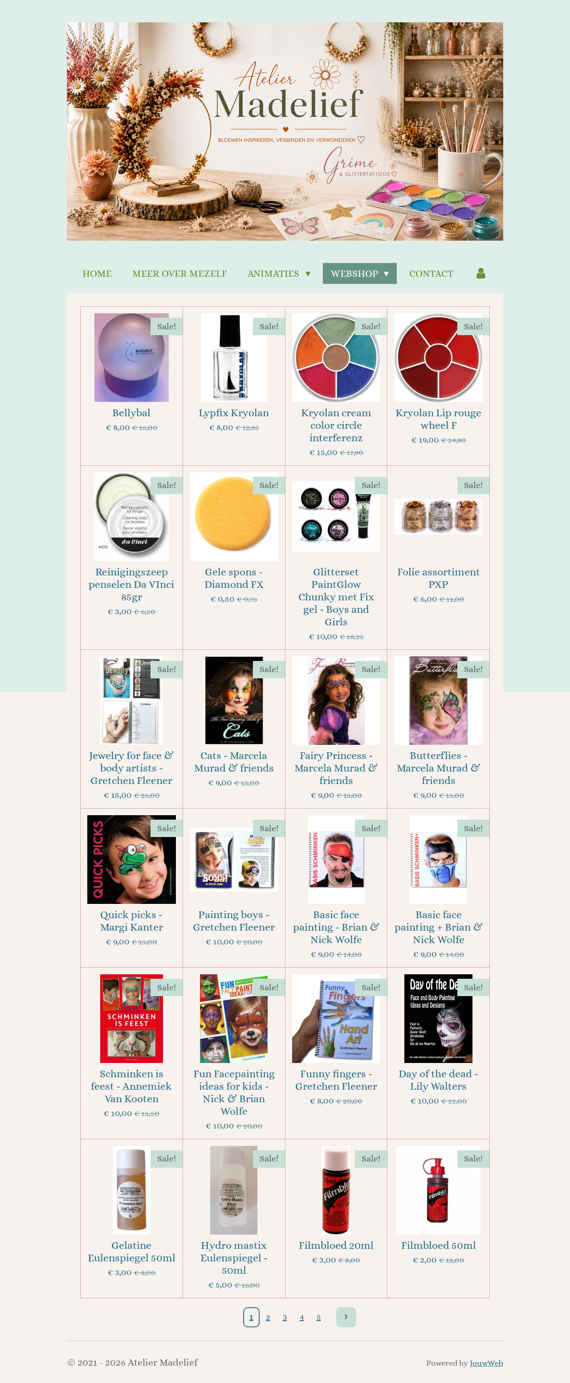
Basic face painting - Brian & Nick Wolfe (336, 927)
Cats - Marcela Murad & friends (234, 761)
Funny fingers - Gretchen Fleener (336, 1079)
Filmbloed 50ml (438, 1245)
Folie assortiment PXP (438, 578)
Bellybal (131, 412)
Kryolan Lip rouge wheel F (438, 418)
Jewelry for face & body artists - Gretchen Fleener (131, 768)
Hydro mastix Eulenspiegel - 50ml (234, 1257)
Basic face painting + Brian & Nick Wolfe (439, 927)
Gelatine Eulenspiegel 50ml (131, 1251)
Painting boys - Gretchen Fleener (234, 920)
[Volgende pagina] (346, 1317)
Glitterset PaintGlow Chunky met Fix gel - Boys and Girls (336, 597)
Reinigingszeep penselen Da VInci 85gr (131, 584)
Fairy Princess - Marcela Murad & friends (336, 768)
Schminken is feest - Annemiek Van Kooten (131, 1086)
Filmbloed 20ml (336, 1245)
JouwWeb (486, 1362)
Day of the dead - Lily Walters (438, 1079)
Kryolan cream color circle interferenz (336, 425)
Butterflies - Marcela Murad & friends (438, 768)
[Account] (481, 273)
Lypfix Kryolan (234, 412)
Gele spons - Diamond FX (234, 578)
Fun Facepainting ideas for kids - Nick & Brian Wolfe (234, 1092)
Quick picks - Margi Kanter (131, 920)
